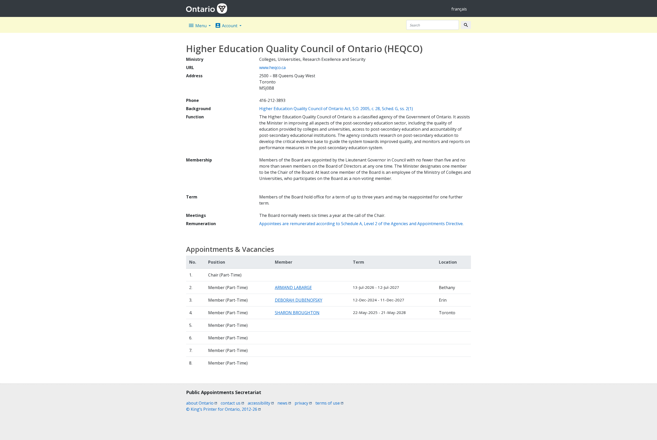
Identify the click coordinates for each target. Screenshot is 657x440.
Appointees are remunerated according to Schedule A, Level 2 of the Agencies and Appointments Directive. (361, 223)
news (284, 403)
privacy (303, 403)
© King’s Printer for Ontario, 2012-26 (223, 409)
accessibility (261, 403)
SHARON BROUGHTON (297, 312)
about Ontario (201, 403)
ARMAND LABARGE (293, 287)
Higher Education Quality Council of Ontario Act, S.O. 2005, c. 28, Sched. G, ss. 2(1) (336, 108)
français (459, 9)
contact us (232, 403)
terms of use (329, 403)
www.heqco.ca (272, 67)
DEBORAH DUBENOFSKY (298, 300)
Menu (198, 25)
